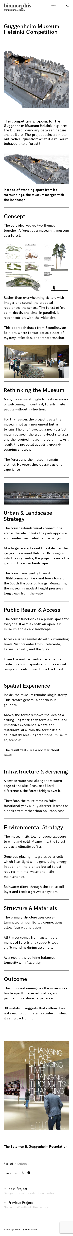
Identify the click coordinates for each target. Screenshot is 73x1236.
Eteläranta (52, 644)
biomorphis (17, 5)
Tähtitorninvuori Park (20, 578)
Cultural (22, 1164)
